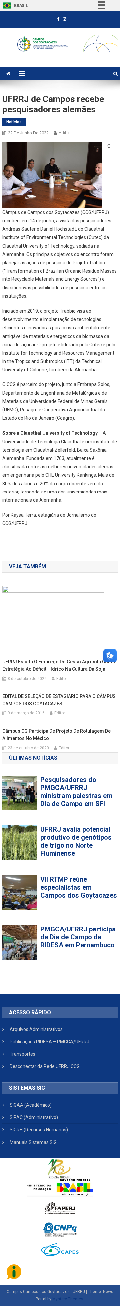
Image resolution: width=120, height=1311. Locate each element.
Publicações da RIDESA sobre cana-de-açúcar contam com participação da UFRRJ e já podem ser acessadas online (77, 949)
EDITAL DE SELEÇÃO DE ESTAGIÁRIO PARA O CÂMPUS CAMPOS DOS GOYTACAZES (59, 700)
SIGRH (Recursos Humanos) (39, 1129)
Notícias (14, 122)
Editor (65, 132)
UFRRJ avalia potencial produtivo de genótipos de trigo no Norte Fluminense (76, 792)
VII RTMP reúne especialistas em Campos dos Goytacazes (78, 837)
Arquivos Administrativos (36, 1029)
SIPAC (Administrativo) (34, 1117)
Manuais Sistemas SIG (33, 1142)
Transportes (22, 1054)
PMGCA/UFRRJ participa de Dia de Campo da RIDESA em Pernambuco (78, 887)
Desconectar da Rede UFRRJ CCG (45, 1066)
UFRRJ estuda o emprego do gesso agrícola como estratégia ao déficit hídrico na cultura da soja (58, 665)
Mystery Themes (67, 1299)
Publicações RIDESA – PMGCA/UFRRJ (49, 1041)
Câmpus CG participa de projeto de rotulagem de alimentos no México (56, 734)
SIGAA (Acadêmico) (31, 1105)
